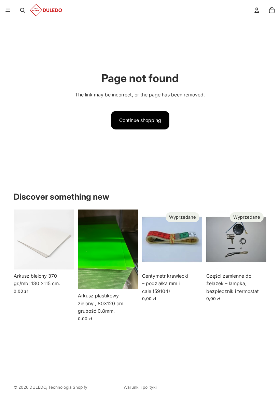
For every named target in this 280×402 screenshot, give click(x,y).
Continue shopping (140, 120)
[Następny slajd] (258, 239)
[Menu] (8, 10)
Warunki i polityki (140, 387)
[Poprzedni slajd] (213, 239)
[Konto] (256, 10)
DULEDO (37, 387)
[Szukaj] (22, 10)
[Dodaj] (63, 259)
